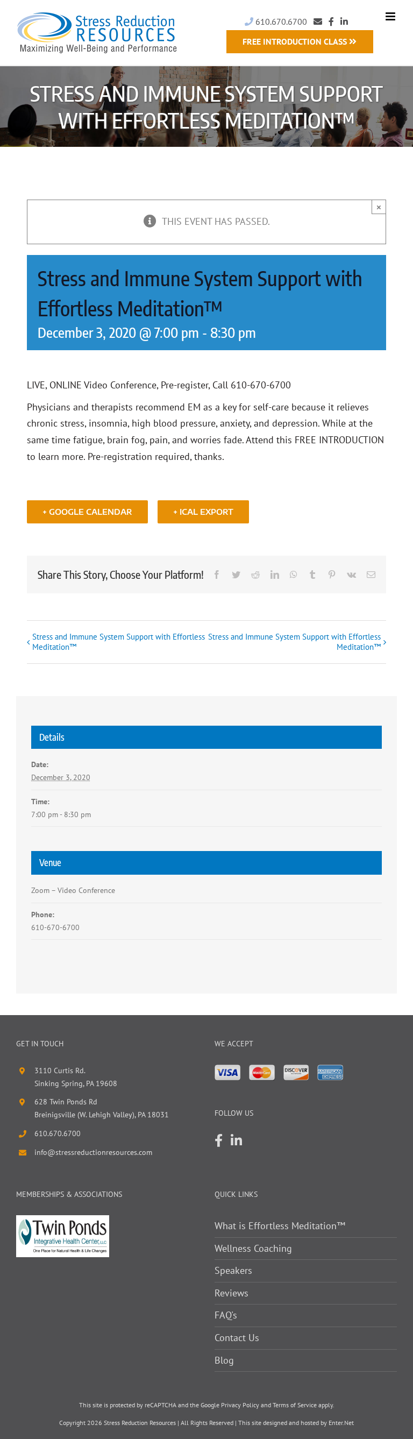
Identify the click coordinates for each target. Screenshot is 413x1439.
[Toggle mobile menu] (391, 16)
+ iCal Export (203, 511)
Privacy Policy (240, 1405)
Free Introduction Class (296, 41)
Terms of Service (295, 1405)
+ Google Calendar (87, 511)
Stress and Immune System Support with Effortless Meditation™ (118, 642)
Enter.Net (341, 1423)
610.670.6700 (280, 21)
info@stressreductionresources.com (93, 1152)
